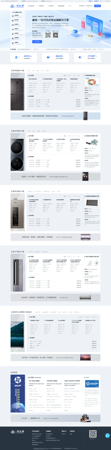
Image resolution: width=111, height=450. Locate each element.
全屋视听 (16, 37)
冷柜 (18, 16)
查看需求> (31, 410)
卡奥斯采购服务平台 (51, 438)
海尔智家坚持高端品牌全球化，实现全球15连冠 (54, 49)
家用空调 (16, 30)
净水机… (19, 25)
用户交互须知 (35, 438)
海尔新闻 (14, 49)
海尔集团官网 (49, 434)
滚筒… (18, 21)
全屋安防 (16, 33)
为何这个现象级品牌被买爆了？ (21, 49)
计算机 (15, 44)
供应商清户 (96, 1)
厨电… (20, 16)
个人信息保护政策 (36, 436)
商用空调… (21, 30)
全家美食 (16, 15)
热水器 (15, 25)
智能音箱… (20, 44)
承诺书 (33, 440)
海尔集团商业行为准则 (37, 442)
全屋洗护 (16, 19)
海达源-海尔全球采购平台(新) (53, 440)
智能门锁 (16, 34)
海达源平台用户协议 (36, 434)
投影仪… (18, 39)
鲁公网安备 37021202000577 (70, 448)
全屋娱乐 (16, 42)
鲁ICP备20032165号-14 (39, 448)
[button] (56, 46)
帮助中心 (90, 1)
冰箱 (15, 16)
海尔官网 (48, 436)
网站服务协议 (35, 444)
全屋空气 (16, 28)
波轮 (15, 21)
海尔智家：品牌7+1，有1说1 (86, 49)
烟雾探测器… (21, 34)
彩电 (15, 39)
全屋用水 (16, 24)
